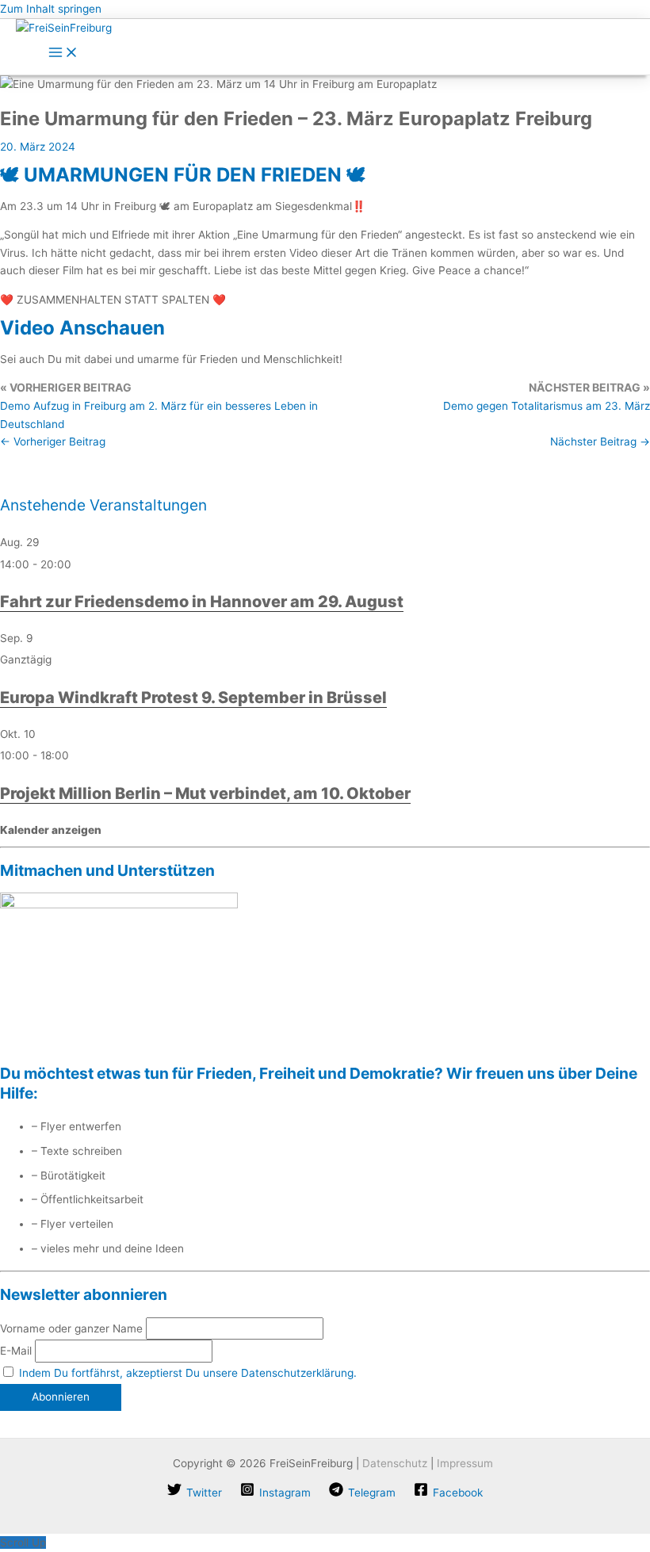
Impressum (465, 1463)
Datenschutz (394, 1463)
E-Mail (16, 1350)
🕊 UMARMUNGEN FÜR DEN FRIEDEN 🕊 (182, 174)
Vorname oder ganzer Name (71, 1328)
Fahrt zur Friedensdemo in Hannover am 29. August (201, 601)
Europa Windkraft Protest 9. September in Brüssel (193, 697)
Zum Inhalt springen (50, 8)
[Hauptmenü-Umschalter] (63, 53)
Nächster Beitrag (600, 441)
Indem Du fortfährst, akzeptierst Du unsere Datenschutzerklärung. (188, 1373)
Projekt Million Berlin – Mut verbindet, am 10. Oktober (205, 793)
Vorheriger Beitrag (52, 441)
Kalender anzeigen (50, 830)
